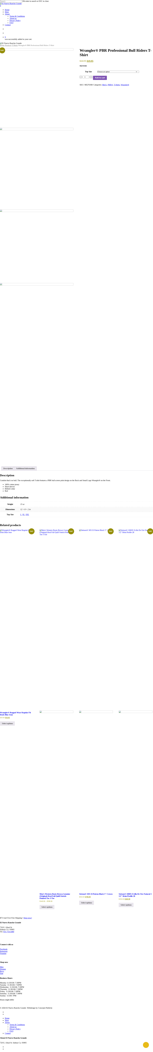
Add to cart (100, 78)
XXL (27, 514)
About (7, 1022)
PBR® (110, 85)
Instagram (3, 951)
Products (8, 45)
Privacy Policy (15, 1029)
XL (23, 514)
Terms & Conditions (17, 1025)
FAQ (11, 1031)
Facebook (3, 949)
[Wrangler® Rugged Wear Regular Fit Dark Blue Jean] (17, 619)
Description (8, 468)
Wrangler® (125, 85)
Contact (8, 1033)
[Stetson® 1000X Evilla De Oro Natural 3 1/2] (135, 709)
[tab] (8, 468)
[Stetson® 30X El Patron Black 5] (96, 709)
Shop (7, 1020)
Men (1, 967)
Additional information (25, 468)
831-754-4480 (8, 932)
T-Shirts (15, 45)
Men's (104, 85)
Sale (1, 973)
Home (2, 45)
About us (13, 1027)
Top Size (88, 72)
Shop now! (28, 918)
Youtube (3, 953)
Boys (2, 971)
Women (3, 969)
